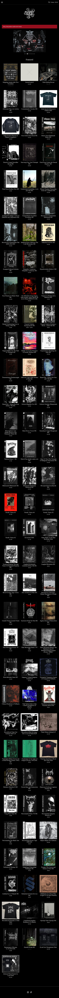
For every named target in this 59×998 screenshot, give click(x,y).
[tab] (24, 53)
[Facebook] (31, 992)
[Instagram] (28, 992)
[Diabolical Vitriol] (29, 13)
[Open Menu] (2, 2)
